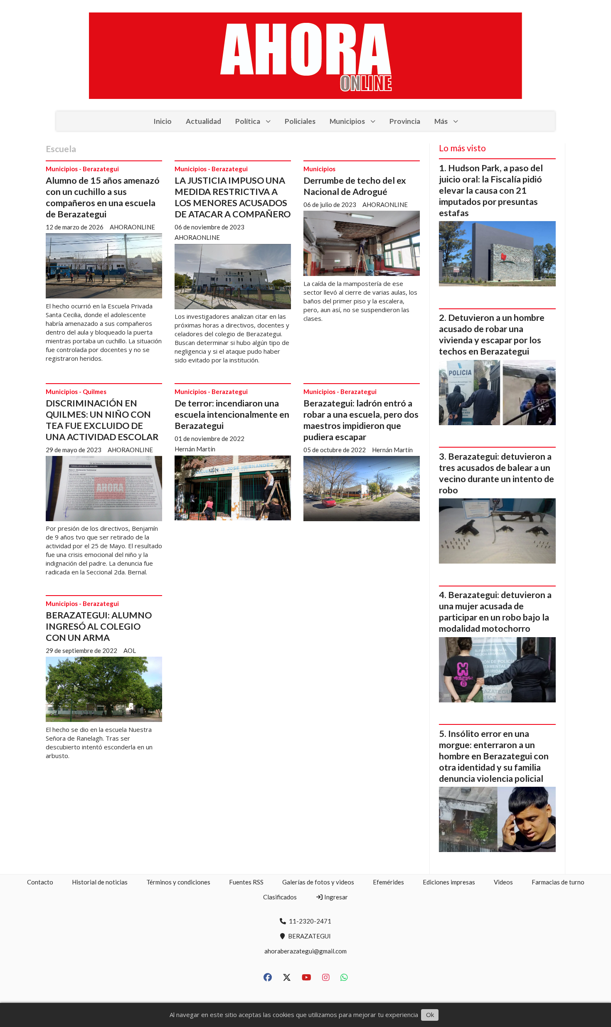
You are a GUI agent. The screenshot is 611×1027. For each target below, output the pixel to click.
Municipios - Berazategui (82, 168)
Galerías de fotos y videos (318, 882)
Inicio (162, 121)
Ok (430, 1014)
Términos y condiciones (178, 882)
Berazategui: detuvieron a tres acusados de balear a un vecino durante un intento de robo (496, 473)
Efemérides (388, 882)
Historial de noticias (100, 882)
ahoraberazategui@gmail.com (305, 951)
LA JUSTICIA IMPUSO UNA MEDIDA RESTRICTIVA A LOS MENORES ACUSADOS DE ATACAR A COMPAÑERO (233, 197)
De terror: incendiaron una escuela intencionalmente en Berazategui (232, 414)
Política (247, 121)
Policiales (300, 121)
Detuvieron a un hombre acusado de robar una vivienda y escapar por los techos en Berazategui (491, 334)
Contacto (40, 882)
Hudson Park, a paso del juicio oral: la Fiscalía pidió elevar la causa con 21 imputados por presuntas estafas (491, 190)
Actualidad (203, 121)
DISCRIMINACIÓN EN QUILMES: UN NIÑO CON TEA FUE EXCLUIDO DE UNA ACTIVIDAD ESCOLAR (102, 420)
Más (441, 121)
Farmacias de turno (558, 882)
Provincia (404, 121)
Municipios (347, 121)
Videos (503, 882)
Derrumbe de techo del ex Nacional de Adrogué (354, 186)
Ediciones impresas (449, 882)
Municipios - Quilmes (76, 391)
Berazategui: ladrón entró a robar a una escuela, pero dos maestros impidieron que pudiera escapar (361, 420)
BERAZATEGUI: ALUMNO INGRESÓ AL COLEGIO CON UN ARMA (99, 626)
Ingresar (335, 897)
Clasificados (280, 897)
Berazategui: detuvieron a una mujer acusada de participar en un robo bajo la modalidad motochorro (495, 611)
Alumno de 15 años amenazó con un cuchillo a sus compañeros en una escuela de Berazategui (103, 197)
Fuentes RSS (246, 882)
